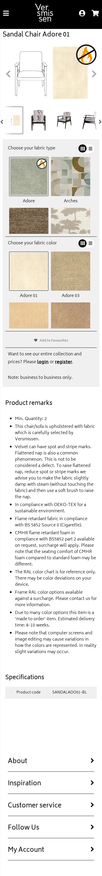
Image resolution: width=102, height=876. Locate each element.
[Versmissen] (44, 20)
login (43, 362)
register (63, 362)
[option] (51, 72)
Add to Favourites (53, 341)
